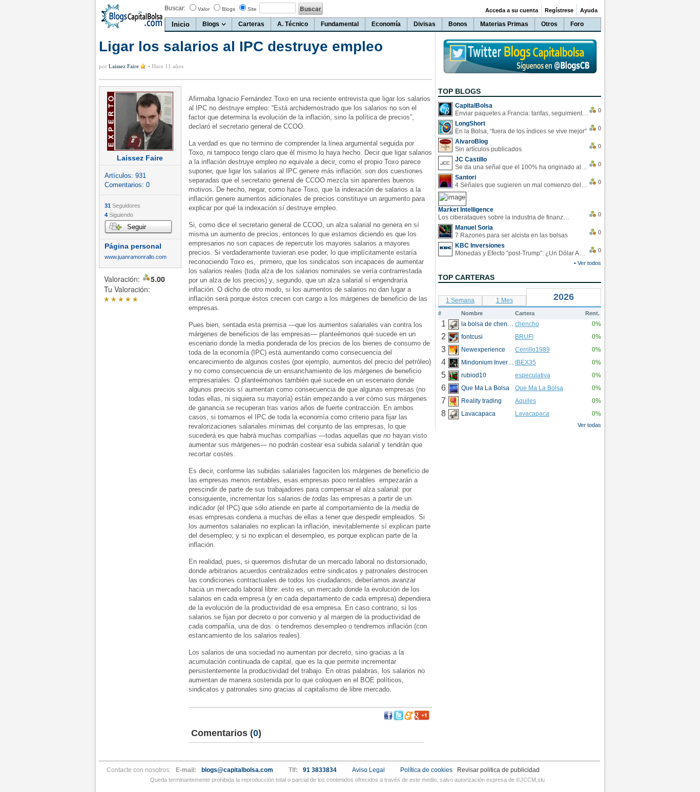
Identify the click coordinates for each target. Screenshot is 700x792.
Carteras (251, 24)
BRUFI (524, 336)
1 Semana (460, 300)
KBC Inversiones (480, 245)
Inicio (181, 24)
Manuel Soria (474, 227)
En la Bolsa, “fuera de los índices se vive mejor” (521, 131)
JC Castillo (471, 159)
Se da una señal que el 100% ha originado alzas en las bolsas (521, 167)
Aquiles (525, 400)
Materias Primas (504, 24)
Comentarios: (127, 185)
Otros (549, 24)
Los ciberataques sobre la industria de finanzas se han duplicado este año (504, 217)
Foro (577, 24)
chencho (527, 324)
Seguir (136, 227)
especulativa (532, 375)
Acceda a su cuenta (511, 10)
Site (252, 9)
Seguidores (122, 205)
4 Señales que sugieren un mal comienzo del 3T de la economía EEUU (521, 185)
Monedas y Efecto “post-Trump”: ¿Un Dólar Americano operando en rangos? (521, 253)
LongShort (470, 123)
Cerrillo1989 (532, 349)
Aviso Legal (368, 770)
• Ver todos (587, 263)
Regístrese (559, 10)
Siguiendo (119, 215)
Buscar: (175, 8)
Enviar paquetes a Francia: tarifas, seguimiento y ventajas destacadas (521, 113)
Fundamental (340, 24)
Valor (204, 9)
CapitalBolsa (473, 105)
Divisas (425, 24)
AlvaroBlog (471, 141)
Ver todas (589, 425)
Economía (386, 24)
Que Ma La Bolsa (539, 388)
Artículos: (125, 175)
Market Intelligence (465, 209)
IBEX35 (525, 362)
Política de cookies (426, 770)
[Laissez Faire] (140, 121)
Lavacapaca (532, 413)
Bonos (457, 24)
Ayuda (589, 10)
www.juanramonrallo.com (136, 257)
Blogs (228, 9)
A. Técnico (292, 24)
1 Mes (504, 300)
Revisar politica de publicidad (498, 770)
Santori (465, 177)
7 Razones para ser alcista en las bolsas (511, 235)
